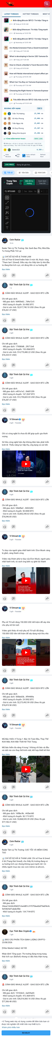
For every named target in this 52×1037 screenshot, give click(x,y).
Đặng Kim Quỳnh (19, 133)
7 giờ (11, 890)
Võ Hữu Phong (18, 118)
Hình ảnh (41, 173)
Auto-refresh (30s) (30, 156)
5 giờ (11, 611)
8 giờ (11, 979)
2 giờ (11, 333)
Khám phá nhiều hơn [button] (11, 1027)
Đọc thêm (6, 269)
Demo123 (16, 150)
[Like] (26, 276)
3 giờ (11, 378)
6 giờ (11, 800)
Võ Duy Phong (18, 128)
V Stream (14, 419)
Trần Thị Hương (18, 114)
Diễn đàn (18, 156)
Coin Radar (15, 240)
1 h (11, 288)
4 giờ (11, 423)
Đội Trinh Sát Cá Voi (19, 284)
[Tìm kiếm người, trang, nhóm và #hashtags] (47, 4)
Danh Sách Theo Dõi (42, 182)
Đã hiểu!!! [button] (26, 1033)
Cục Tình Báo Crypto (20, 931)
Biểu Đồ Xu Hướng (29, 182)
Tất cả (10, 173)
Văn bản (25, 173)
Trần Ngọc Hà (17, 123)
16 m (11, 243)
